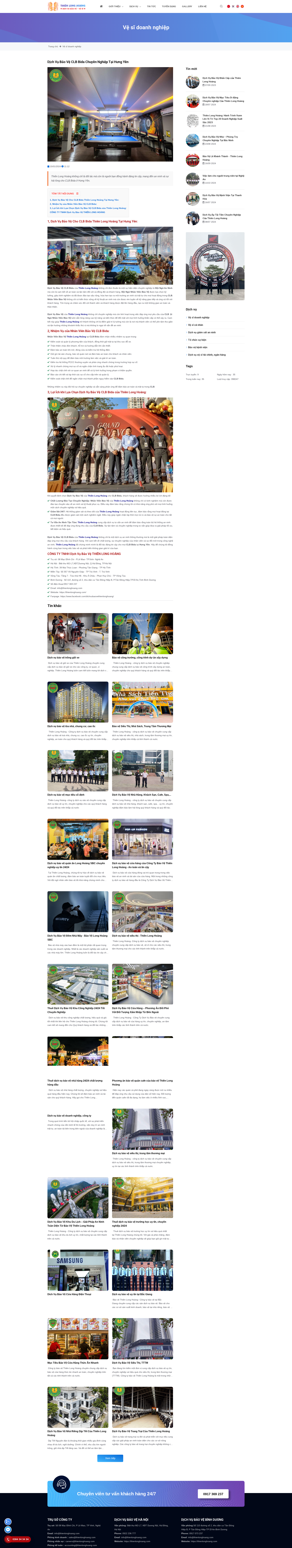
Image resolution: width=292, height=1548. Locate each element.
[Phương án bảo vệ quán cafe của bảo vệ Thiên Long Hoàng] (142, 1056)
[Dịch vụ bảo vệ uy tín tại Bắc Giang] (142, 1270)
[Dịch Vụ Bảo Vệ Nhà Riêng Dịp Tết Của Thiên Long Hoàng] (77, 1407)
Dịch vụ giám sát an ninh (202, 332)
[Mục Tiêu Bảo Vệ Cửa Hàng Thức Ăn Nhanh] (77, 1338)
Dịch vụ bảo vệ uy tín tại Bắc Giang (132, 1294)
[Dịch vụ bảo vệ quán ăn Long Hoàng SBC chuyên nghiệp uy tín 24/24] (77, 839)
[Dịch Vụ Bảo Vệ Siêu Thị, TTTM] (142, 1338)
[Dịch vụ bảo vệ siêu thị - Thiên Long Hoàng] (142, 911)
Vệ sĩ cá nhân (195, 325)
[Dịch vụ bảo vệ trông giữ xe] (77, 633)
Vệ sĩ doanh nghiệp (72, 46)
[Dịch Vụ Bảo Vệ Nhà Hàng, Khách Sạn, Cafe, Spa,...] (142, 770)
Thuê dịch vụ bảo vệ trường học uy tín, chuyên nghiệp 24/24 (139, 1224)
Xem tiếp (110, 1458)
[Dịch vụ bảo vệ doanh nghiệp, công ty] (77, 1129)
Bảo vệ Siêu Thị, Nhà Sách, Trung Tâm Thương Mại (141, 726)
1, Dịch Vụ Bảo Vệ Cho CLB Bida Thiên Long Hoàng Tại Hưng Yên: (84, 200)
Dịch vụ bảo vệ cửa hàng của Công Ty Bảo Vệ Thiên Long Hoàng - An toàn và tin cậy (142, 865)
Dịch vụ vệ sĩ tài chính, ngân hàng (207, 354)
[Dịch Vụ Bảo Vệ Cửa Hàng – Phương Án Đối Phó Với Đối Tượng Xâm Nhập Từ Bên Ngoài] (142, 984)
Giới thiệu (115, 6)
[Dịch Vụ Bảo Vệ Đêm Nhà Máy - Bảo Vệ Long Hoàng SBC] (77, 911)
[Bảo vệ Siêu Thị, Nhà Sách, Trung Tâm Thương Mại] (142, 702)
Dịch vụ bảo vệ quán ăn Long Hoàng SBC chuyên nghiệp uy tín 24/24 (76, 865)
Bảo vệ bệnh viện (197, 347)
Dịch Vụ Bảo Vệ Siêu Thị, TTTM (130, 1363)
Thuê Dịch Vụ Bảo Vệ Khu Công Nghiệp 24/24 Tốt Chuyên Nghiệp (76, 1010)
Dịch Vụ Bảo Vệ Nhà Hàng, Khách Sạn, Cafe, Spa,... (141, 794)
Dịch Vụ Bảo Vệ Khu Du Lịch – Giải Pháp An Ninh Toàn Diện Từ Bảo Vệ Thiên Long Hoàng (75, 1224)
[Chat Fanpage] (8, 1530)
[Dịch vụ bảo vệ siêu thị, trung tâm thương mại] (142, 1129)
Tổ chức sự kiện (197, 339)
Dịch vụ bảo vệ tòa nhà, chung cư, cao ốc (71, 726)
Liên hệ (202, 6)
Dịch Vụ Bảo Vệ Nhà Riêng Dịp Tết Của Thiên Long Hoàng (76, 1433)
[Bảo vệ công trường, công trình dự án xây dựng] (142, 633)
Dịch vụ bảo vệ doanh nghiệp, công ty (69, 1153)
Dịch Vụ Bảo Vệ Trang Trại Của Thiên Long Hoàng (141, 1431)
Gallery (187, 6)
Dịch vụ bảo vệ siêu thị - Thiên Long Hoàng (137, 935)
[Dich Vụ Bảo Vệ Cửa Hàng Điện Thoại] (77, 1270)
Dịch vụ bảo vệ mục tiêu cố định (65, 794)
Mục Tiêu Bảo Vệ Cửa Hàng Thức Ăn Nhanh (73, 1363)
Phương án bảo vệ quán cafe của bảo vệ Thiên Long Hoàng (142, 1082)
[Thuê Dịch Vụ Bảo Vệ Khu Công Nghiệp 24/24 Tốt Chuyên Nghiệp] (77, 984)
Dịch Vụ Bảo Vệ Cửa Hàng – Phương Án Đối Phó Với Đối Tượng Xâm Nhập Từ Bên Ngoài (140, 1010)
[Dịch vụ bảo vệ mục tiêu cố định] (77, 770)
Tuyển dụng (169, 6)
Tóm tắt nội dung (63, 193)
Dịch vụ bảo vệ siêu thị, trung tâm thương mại (138, 1153)
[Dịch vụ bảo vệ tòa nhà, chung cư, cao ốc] (77, 702)
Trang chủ (53, 46)
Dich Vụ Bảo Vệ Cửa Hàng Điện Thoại (69, 1294)
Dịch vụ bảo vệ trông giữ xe (63, 657)
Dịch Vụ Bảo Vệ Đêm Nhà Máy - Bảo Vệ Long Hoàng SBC (77, 937)
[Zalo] (8, 1522)
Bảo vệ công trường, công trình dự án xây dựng (140, 657)
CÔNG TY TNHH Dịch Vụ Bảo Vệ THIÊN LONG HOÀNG (77, 212)
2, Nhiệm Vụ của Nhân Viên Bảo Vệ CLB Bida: (73, 204)
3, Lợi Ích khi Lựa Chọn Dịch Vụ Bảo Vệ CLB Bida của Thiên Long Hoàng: (88, 208)
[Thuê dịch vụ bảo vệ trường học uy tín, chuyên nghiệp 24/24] (142, 1197)
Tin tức (151, 6)
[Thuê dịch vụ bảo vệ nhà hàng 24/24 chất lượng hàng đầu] (77, 1056)
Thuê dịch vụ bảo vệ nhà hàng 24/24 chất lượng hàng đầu (75, 1082)
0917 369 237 (213, 1494)
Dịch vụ (134, 6)
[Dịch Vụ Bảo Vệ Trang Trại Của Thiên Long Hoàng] (142, 1407)
